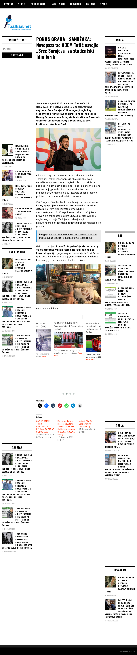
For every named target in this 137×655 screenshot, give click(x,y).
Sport (103, 4)
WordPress (131, 651)
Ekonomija (75, 4)
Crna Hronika (38, 4)
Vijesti (22, 4)
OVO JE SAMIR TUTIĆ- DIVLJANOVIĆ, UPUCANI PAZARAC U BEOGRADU (45, 426)
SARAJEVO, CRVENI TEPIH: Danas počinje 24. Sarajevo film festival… (36, 326)
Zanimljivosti (57, 4)
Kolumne (90, 4)
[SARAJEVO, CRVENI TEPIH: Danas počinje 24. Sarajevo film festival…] (36, 340)
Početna (8, 4)
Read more (58, 360)
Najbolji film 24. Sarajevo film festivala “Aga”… (86, 424)
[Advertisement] (86, 19)
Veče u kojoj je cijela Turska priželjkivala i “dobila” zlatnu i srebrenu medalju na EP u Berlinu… (67, 328)
